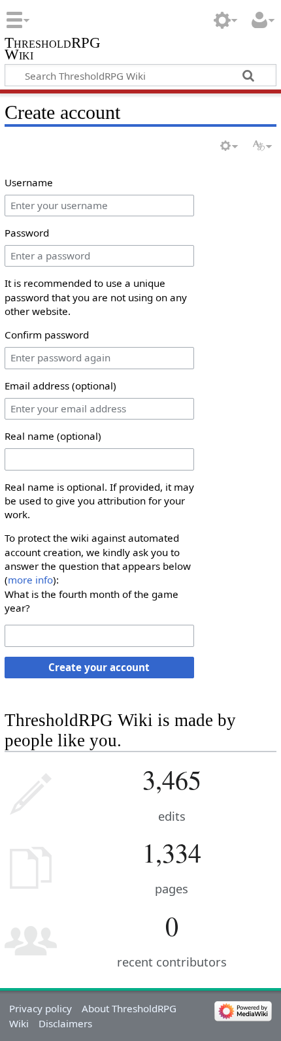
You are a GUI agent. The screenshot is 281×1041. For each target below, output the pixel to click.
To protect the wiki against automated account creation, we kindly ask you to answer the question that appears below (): (98, 558)
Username (29, 182)
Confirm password (47, 334)
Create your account (99, 667)
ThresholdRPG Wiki (53, 50)
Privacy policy (40, 1008)
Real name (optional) (53, 435)
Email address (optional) (60, 385)
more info (30, 579)
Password (27, 232)
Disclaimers (65, 1023)
